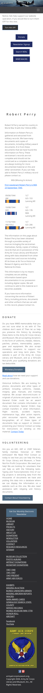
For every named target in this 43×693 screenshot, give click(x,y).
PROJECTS (10, 527)
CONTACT (10, 544)
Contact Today (17, 431)
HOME (9, 518)
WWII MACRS (21, 59)
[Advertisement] (21, 87)
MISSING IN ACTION (15, 588)
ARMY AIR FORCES (14, 578)
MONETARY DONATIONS (17, 565)
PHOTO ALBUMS (13, 559)
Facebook (10, 621)
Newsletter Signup (21, 44)
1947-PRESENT (12, 575)
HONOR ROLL (12, 613)
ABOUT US (11, 532)
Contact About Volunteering (17, 498)
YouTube (10, 624)
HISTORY (10, 529)
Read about (7, 375)
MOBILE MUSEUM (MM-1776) (19, 610)
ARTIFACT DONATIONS (16, 562)
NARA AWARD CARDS (15, 599)
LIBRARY (10, 524)
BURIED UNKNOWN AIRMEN (19, 590)
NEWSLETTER (12, 538)
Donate (21, 37)
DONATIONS (11, 535)
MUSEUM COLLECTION (16, 556)
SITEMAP (10, 549)
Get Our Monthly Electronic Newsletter (21, 513)
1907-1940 (10, 569)
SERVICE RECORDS (14, 608)
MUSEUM (10, 521)
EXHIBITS (10, 585)
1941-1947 (10, 572)
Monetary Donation (14, 369)
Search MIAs (21, 51)
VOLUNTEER (11, 541)
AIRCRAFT (10, 616)
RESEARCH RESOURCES (16, 547)
